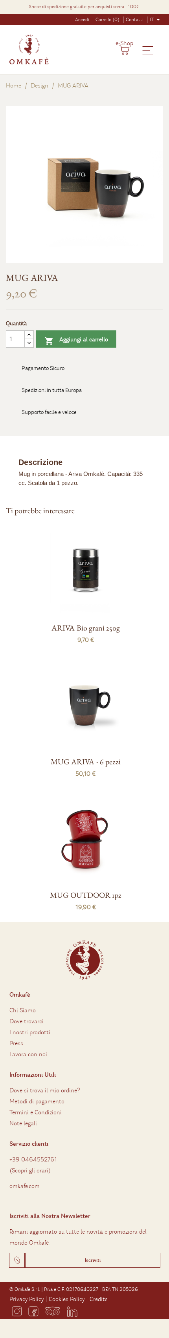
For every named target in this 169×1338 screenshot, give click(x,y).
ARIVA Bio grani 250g (85, 628)
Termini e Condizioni (35, 1112)
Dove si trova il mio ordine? (44, 1090)
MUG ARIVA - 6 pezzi (86, 761)
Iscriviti (93, 1260)
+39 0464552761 (33, 1159)
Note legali (23, 1123)
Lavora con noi (28, 1054)
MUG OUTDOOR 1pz (85, 895)
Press (16, 1043)
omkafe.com (24, 1186)
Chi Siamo (22, 1010)
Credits (99, 1299)
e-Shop (124, 43)
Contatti (134, 19)
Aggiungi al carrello (76, 340)
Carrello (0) (107, 19)
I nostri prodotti (29, 1032)
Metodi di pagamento (36, 1101)
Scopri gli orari (30, 1170)
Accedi (82, 19)
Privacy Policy (26, 1299)
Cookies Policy (66, 1299)
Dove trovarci (26, 1021)
